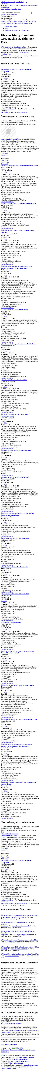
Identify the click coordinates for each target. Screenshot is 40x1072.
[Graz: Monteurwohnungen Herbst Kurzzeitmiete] (17, 266)
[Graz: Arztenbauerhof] (9, 309)
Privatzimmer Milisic (27, 685)
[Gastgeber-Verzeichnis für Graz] (9, 14)
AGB (19, 1050)
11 (1, 522)
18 (1, 791)
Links (19, 9)
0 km (5, 423)
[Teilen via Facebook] (13, 1048)
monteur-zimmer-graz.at (30, 165)
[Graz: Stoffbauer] (7, 622)
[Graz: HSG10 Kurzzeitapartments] (12, 414)
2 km (5, 172)
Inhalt (12, 2)
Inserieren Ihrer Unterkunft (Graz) (19, 1030)
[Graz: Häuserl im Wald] (9, 594)
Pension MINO (22, 380)
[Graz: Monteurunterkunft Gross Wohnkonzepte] (16, 744)
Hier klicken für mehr (14, 112)
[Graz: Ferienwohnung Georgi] (11, 719)
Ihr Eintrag (20, 2)
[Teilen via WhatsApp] (18, 1048)
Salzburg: (4, 949)
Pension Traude (22, 567)
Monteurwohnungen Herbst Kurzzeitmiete (15, 268)
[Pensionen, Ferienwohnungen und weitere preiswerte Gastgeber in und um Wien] (18, 954)
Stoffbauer (17, 622)
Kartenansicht (9, 121)
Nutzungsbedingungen (28, 1050)
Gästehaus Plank (23, 538)
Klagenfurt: (4, 935)
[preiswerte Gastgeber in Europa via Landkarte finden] (20, 23)
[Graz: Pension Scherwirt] (9, 450)
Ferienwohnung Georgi (29, 719)
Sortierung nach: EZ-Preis (28, 139)
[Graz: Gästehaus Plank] (9, 538)
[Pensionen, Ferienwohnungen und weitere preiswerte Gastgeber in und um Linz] (17, 940)
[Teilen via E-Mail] (21, 1048)
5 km (4, 629)
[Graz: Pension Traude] (9, 567)
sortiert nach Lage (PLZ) (8, 5)
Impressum (4, 1052)
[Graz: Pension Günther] (9, 477)
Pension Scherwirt (25, 450)
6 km (5, 316)
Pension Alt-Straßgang (28, 344)
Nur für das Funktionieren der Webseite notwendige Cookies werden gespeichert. (17, 1056)
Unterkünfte (5, 2)
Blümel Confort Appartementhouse (17, 514)
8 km (4, 457)
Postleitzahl (4, 153)
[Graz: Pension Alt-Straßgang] (11, 344)
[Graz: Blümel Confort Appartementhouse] (15, 513)
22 (1, 423)
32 (1, 78)
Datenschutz (13, 1050)
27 (1, 210)
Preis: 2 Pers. (5, 160)
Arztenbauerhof (22, 309)
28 (1, 172)
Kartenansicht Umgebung (12, 827)
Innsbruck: (4, 926)
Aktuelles (14, 9)
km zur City (4, 155)
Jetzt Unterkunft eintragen (11, 1023)
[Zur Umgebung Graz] (8, 137)
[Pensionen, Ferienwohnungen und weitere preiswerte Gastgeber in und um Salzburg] (20, 947)
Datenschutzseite (6, 1068)
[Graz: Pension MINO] (9, 380)
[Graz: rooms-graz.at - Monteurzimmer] (14, 782)
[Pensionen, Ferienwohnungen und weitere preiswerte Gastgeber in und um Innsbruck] (20, 924)
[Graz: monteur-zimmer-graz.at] (11, 165)
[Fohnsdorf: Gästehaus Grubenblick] (13, 69)
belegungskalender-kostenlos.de (12, 1065)
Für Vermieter (5, 1050)
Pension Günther (23, 477)
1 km (5, 387)
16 (1, 387)
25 (1, 692)
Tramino (5, 1063)
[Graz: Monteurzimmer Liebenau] (12, 230)
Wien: (37, 954)
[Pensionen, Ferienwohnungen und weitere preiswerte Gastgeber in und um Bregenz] (20, 915)
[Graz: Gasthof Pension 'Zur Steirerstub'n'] (15, 651)
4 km (5, 210)
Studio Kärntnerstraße (28, 203)
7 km (4, 351)
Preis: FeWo (4, 164)
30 (1, 239)
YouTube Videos (8, 1059)
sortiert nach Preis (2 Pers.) (24, 5)
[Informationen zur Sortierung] (4, 141)
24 (1, 275)
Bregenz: (4, 917)
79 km (5, 78)
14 (1, 316)
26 (1, 484)
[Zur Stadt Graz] (9, 834)
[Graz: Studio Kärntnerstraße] (11, 203)
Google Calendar (8, 1061)
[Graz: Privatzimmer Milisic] (10, 685)
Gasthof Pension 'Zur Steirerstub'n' (17, 652)
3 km (5, 239)
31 (1, 753)
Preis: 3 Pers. (5, 162)
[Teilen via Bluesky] (15, 1048)
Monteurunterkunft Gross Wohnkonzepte (14, 746)
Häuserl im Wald (23, 594)
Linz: (36, 940)
